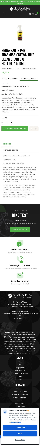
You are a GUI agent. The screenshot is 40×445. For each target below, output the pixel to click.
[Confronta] (36, 128)
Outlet (20, 379)
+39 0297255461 (12, 307)
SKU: (18, 69)
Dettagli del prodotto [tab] (11, 150)
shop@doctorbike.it (27, 307)
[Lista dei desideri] (31, 128)
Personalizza (20, 440)
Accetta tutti (20, 428)
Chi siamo (20, 389)
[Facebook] (3, 324)
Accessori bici (20, 371)
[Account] (33, 14)
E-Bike (20, 365)
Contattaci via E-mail (20, 281)
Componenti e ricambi (20, 373)
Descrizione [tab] (7, 144)
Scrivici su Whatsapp (20, 249)
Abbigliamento (20, 368)
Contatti (20, 400)
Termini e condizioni (20, 392)
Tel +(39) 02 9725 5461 (20, 265)
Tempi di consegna (20, 398)
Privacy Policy (20, 403)
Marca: (3, 69)
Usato (20, 376)
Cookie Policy (20, 406)
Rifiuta (20, 434)
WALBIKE (10, 69)
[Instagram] (10, 324)
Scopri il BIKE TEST (19, 230)
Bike (20, 362)
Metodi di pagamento (20, 395)
